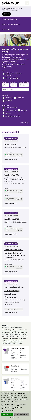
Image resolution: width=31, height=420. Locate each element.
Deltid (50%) (8, 100)
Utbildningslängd (24, 82)
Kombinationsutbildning (12, 116)
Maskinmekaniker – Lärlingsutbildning (13, 251)
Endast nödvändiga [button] (21, 414)
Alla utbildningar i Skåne (12, 78)
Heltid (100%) (9, 98)
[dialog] (15, 405)
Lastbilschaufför (11, 175)
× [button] (28, 392)
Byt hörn (6, 14)
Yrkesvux (7, 113)
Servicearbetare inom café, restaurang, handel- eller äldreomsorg (14, 292)
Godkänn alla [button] (7, 414)
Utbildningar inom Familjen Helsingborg (13, 74)
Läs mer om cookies (12, 401)
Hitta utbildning (6, 29)
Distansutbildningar (11, 110)
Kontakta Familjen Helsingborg (11, 24)
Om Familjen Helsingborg (9, 19)
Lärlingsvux (24, 110)
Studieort (13, 82)
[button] (15, 417)
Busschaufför (10, 144)
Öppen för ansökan (11, 107)
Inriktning (5, 82)
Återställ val (25, 123)
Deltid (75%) (20, 98)
